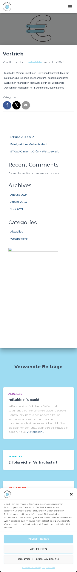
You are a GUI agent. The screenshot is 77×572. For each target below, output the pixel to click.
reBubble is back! (22, 137)
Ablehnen (38, 549)
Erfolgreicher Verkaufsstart (28, 144)
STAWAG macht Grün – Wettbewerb (34, 151)
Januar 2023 (18, 202)
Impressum (48, 567)
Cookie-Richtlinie (31, 567)
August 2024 (18, 194)
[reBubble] (8, 6)
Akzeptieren (38, 538)
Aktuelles (16, 231)
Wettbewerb (19, 238)
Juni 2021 (16, 209)
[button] (71, 494)
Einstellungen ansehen (38, 559)
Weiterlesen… (35, 431)
